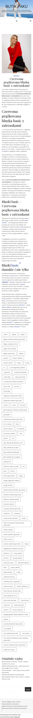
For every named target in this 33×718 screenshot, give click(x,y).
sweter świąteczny (22, 586)
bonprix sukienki (17, 358)
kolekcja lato (7, 461)
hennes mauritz (8, 429)
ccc (4, 367)
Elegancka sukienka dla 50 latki (12, 396)
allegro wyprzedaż (9, 353)
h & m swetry (7, 424)
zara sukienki (7, 628)
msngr (26, 544)
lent (24, 466)
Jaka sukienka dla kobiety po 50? (13, 443)
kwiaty (12, 282)
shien (5, 567)
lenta (4, 471)
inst (13, 438)
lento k (13, 471)
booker (19, 363)
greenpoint (6, 414)
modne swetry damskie (10, 518)
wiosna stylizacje (18, 610)
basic (15, 265)
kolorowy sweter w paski (11, 466)
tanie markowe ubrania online (12, 591)
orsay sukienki (18, 553)
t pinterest (6, 605)
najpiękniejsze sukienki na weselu (13, 548)
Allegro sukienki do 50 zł (10, 344)
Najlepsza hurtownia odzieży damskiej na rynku (14, 706)
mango (21, 476)
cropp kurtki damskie (20, 372)
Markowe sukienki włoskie (11, 499)
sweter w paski (8, 586)
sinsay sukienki (15, 567)
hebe (17, 424)
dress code (6, 386)
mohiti (24, 518)
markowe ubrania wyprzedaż (12, 509)
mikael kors (6, 513)
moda (22, 227)
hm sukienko (20, 429)
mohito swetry (7, 539)
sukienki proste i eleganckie (11, 581)
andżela (21, 353)
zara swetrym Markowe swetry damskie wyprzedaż (15, 639)
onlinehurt (6, 553)
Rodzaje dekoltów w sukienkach (10, 704)
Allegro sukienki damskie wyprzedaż (14, 339)
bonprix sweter (8, 363)
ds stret (16, 386)
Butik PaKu (16, 6)
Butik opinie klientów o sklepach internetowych (14, 708)
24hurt (5, 334)
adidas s (23, 334)
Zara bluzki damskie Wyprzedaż (12, 624)
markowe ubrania (8, 504)
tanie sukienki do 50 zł (10, 596)
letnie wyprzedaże (9, 476)
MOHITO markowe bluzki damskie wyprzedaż (13, 524)
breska (27, 363)
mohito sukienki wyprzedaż (11, 534)
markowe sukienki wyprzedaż (12, 495)
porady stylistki (17, 558)
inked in (5, 438)
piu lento (6, 558)
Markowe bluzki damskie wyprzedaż (14, 490)
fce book (22, 405)
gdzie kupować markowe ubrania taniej (15, 410)
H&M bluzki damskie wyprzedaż (13, 419)
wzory (12, 275)
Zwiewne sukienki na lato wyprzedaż (14, 645)
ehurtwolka (6, 391)
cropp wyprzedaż (20, 377)
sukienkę (5, 282)
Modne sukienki (6, 307)
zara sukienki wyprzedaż (10, 633)
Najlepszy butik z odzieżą (13, 702)
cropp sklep (6, 377)
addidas (14, 334)
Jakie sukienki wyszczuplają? (11, 457)
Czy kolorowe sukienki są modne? (13, 381)
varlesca (5, 610)
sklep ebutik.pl (7, 572)
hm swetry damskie (9, 433)
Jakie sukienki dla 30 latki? (11, 447)
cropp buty (6, 372)
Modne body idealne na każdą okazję (13, 674)
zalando (5, 619)
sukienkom (21, 305)
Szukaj (28, 689)
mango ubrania (7, 485)
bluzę (3, 301)
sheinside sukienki (23, 563)
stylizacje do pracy (9, 577)
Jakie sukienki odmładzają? (11, 452)
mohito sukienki (8, 530)
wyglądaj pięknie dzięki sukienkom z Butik (15, 614)
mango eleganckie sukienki (11, 480)
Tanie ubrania (25, 600)
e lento (14, 405)
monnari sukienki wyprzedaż (11, 544)
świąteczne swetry (9, 649)
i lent (20, 433)
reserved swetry (8, 563)
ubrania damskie (19, 605)
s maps (18, 572)
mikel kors (17, 513)
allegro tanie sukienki (9, 349)
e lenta (5, 405)
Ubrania (16, 76)
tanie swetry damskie (9, 600)
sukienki (22, 284)
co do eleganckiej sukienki (17, 367)
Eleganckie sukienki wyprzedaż (12, 400)
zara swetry (26, 633)
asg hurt (5, 358)
